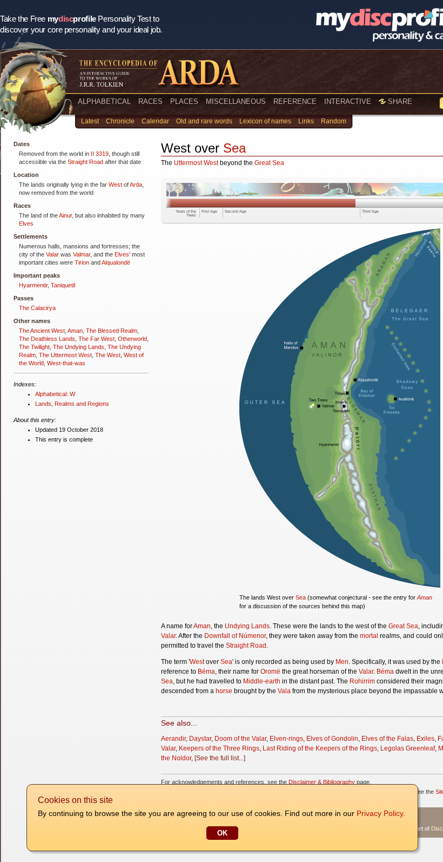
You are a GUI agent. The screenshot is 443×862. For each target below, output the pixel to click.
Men (341, 662)
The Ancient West (42, 330)
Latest (90, 121)
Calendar (155, 121)
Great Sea (269, 163)
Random (333, 121)
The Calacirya (37, 308)
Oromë (270, 671)
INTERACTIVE (347, 101)
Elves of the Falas (387, 738)
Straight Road (85, 162)
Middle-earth (261, 681)
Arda (136, 184)
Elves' (122, 254)
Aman (75, 330)
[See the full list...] (219, 758)
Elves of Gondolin (332, 738)
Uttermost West (196, 163)
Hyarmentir (33, 285)
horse (224, 691)
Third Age (370, 211)
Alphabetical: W (55, 394)
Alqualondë (116, 262)
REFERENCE (295, 101)
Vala (284, 691)
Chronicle (120, 121)
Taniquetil (63, 285)
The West (107, 355)
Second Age (235, 211)
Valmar (81, 254)
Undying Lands (247, 626)
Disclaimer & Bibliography (321, 782)
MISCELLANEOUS (236, 101)
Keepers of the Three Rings (219, 748)
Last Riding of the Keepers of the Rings (320, 748)
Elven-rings (286, 738)
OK (222, 833)
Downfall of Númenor (235, 636)
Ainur (65, 215)
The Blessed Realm (111, 330)
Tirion (82, 262)
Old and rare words (204, 121)
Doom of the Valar (240, 738)
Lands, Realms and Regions (72, 403)
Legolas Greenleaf (407, 748)
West (115, 184)
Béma (206, 671)
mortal (369, 636)
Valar (52, 254)
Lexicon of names (265, 121)
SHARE (399, 101)
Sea (234, 148)
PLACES (184, 101)
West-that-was (66, 363)
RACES (150, 101)
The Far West (96, 338)
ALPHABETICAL (104, 101)
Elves (26, 223)
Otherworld (132, 338)
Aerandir (173, 738)
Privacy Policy (380, 813)
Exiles (425, 738)
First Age (209, 211)
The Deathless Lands (47, 338)
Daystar (200, 738)
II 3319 (100, 153)
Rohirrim (362, 681)
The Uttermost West (65, 355)
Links (306, 121)
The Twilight (34, 347)
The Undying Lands (78, 347)
